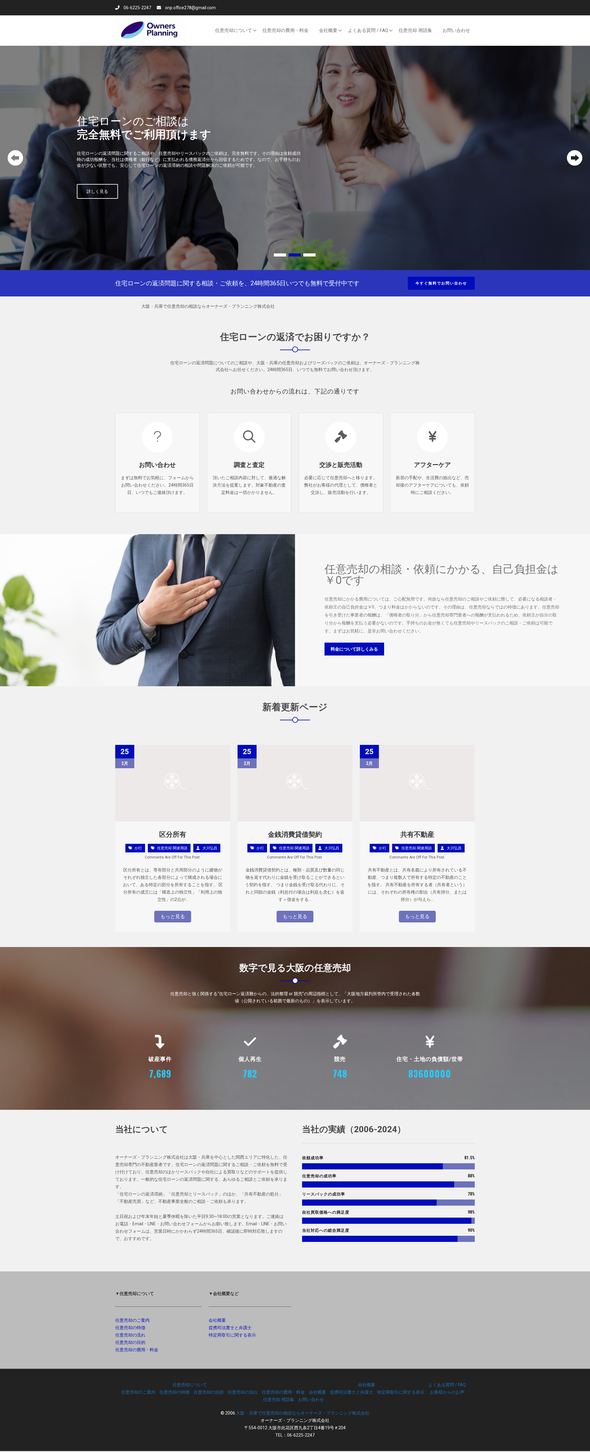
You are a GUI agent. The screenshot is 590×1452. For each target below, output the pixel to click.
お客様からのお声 (447, 1392)
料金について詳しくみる (354, 649)
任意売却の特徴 (130, 1327)
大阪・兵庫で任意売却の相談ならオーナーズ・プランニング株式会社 (302, 1413)
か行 (138, 848)
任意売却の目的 (130, 1342)
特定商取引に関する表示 (232, 1335)
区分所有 (172, 834)
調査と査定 (249, 464)
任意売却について (189, 1384)
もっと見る (172, 916)
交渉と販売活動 (340, 464)
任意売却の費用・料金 (136, 1349)
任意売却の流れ (130, 1335)
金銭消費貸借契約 (295, 834)
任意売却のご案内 (132, 1320)
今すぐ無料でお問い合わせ (441, 283)
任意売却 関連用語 (172, 848)
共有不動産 (417, 834)
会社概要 (217, 1320)
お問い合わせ (157, 464)
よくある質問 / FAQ (447, 1384)
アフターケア (432, 464)
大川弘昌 (210, 848)
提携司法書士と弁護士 (230, 1327)
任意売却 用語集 (278, 1399)
